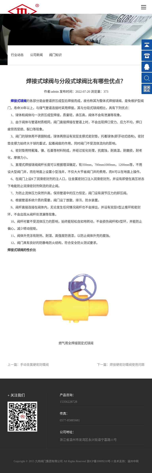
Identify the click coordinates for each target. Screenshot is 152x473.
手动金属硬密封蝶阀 (34, 365)
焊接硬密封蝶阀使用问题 (127, 365)
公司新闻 (36, 55)
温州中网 (133, 461)
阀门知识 (55, 55)
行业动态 (17, 55)
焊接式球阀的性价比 (22, 250)
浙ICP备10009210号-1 (100, 461)
